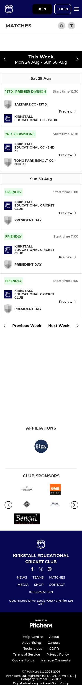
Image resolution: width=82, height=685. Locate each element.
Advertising (31, 643)
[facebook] (32, 570)
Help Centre (33, 637)
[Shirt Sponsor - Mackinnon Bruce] (27, 490)
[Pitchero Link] (41, 626)
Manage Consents (55, 660)
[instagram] (49, 570)
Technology (33, 649)
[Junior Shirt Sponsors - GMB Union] (55, 490)
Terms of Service (26, 654)
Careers (54, 643)
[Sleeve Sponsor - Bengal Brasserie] (27, 519)
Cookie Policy (23, 660)
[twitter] (41, 570)
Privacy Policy (57, 654)
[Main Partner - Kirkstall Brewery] (27, 505)
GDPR (54, 649)
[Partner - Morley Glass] (55, 505)
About (54, 637)
